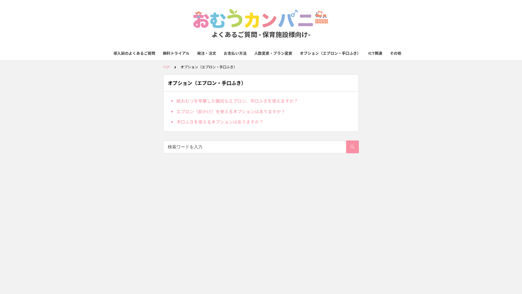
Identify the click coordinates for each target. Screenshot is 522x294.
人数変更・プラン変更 (273, 53)
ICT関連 (375, 53)
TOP (166, 66)
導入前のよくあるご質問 (134, 53)
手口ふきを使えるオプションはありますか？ (219, 121)
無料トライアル (176, 53)
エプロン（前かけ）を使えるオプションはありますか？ (230, 111)
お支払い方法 (235, 53)
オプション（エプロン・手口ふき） (330, 53)
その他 (395, 53)
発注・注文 (206, 53)
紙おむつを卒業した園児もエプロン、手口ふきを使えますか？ (237, 100)
